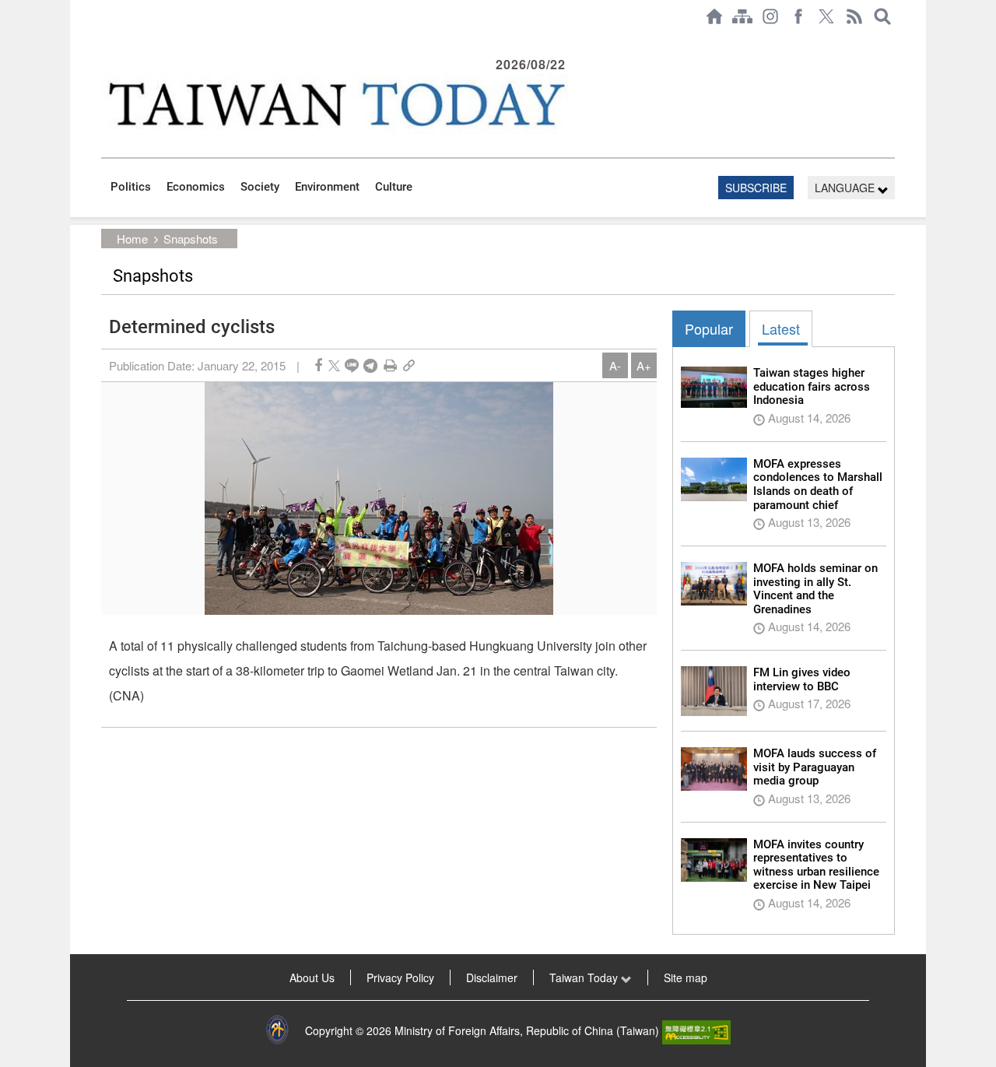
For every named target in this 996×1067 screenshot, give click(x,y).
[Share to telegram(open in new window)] (370, 365)
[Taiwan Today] (335, 104)
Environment (327, 187)
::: (105, 40)
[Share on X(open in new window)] (334, 365)
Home (132, 238)
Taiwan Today (585, 977)
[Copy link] (409, 365)
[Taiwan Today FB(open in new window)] (798, 16)
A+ (644, 365)
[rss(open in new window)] (854, 16)
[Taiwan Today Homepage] (714, 16)
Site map (685, 977)
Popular (709, 328)
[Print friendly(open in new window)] (390, 365)
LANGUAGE (846, 187)
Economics (196, 187)
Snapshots (190, 238)
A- (615, 365)
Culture (393, 187)
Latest (781, 328)
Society (259, 187)
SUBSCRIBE (756, 187)
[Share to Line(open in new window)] (351, 365)
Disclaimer (491, 977)
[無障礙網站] (696, 1030)
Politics (130, 187)
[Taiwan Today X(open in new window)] (826, 16)
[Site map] (742, 16)
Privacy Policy (400, 977)
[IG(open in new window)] (770, 16)
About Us (312, 977)
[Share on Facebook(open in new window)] (318, 365)
